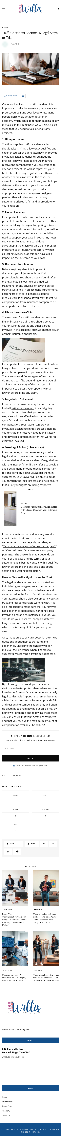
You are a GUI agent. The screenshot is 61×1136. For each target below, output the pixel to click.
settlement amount (22, 408)
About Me (6, 1110)
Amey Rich (15, 44)
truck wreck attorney (30, 181)
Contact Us (6, 1115)
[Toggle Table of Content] (22, 96)
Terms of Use (7, 1106)
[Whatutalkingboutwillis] (30, 9)
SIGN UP (30, 758)
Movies (5, 27)
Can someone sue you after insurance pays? (29, 546)
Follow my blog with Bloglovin (16, 1029)
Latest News (7, 910)
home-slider (17, 776)
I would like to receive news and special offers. (32, 765)
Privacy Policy (7, 1101)
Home (4, 1097)
